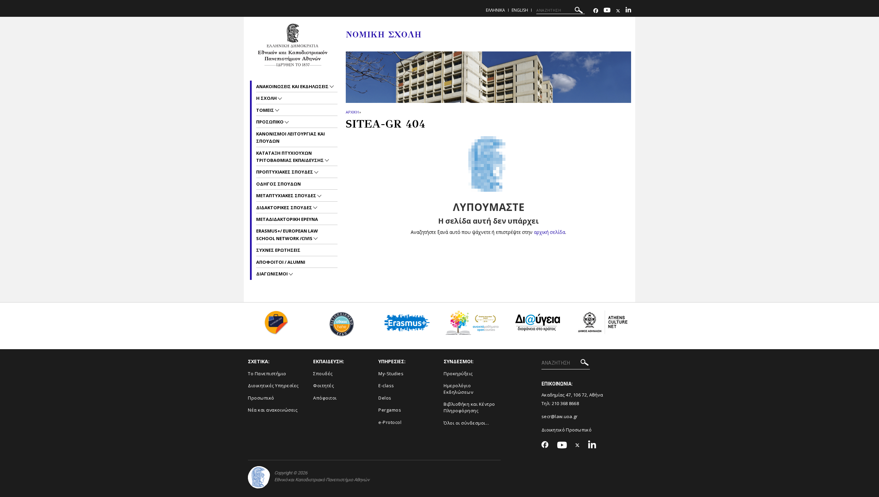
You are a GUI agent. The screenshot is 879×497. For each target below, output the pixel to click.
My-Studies (390, 373)
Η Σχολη (267, 98)
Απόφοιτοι (325, 398)
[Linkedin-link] (628, 11)
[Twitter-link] (618, 11)
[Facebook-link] (595, 11)
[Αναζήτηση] (579, 11)
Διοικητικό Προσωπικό (566, 430)
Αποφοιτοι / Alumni (280, 262)
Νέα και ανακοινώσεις (272, 410)
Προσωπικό (261, 398)
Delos (384, 398)
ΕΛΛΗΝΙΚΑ (495, 10)
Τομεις (265, 110)
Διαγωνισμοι (272, 274)
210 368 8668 (565, 403)
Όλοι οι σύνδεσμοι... (466, 423)
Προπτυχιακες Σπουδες (285, 172)
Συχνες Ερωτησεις (278, 250)
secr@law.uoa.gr (559, 416)
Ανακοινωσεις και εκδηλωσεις (293, 86)
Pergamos (389, 410)
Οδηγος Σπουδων (278, 184)
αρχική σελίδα (549, 232)
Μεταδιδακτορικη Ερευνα (287, 219)
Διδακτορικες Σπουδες (284, 207)
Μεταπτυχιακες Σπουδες (286, 195)
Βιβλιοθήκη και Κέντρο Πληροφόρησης (469, 407)
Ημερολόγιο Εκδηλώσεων (458, 388)
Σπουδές (323, 373)
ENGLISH (520, 10)
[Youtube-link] (607, 11)
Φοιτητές (323, 385)
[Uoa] (259, 477)
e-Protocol (389, 422)
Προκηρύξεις (458, 373)
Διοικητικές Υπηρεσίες (273, 385)
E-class (386, 385)
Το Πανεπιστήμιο (267, 373)
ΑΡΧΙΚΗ (352, 112)
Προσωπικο (270, 122)
